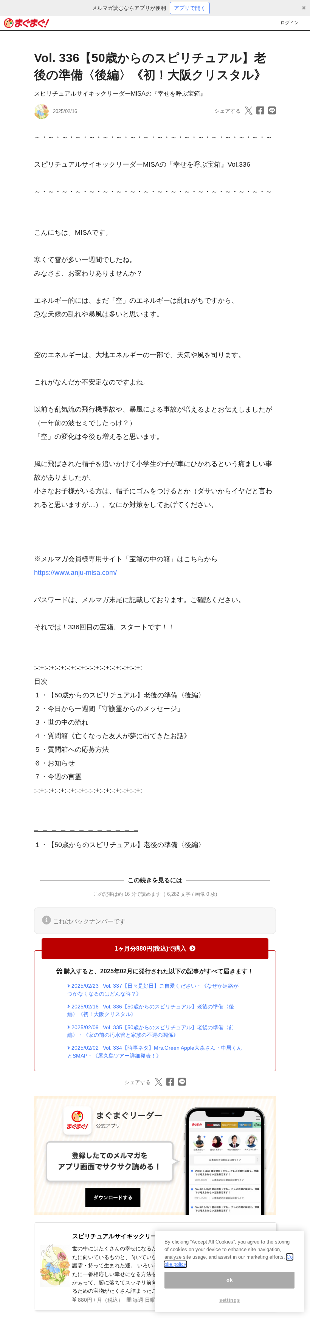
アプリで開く (190, 8)
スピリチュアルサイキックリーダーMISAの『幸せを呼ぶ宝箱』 (120, 93)
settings (229, 1300)
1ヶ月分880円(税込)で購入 (150, 948)
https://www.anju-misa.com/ (75, 572)
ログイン (290, 22)
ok (229, 1280)
